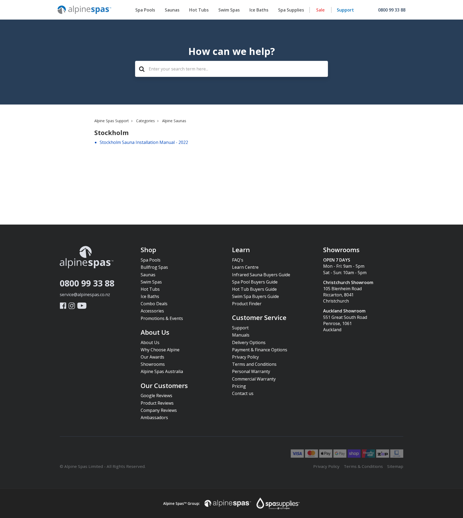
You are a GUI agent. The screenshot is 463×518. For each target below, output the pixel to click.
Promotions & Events (162, 318)
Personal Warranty (251, 371)
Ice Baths (258, 10)
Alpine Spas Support (111, 120)
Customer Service (259, 318)
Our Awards (152, 357)
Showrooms (153, 364)
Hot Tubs (199, 10)
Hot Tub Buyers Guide (254, 289)
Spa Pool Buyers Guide (255, 282)
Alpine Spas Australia (162, 371)
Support (345, 10)
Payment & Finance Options (259, 350)
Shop (148, 250)
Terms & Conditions (363, 466)
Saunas (172, 10)
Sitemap (395, 466)
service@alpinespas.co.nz (85, 294)
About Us (155, 333)
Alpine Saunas (174, 120)
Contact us (242, 393)
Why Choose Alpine (160, 350)
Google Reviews (156, 395)
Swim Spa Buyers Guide (255, 296)
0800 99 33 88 (87, 283)
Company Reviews (159, 410)
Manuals (240, 335)
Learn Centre (245, 267)
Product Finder (247, 304)
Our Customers (164, 386)
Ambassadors (154, 417)
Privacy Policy (245, 357)
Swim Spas (229, 10)
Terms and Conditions (254, 364)
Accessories (152, 311)
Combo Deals (154, 304)
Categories (145, 120)
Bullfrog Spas (154, 267)
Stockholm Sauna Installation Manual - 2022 (144, 142)
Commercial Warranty (254, 379)
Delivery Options (249, 342)
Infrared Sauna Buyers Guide (261, 275)
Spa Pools (145, 10)
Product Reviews (157, 403)
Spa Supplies (291, 10)
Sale (320, 10)
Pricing (239, 386)
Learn (241, 250)
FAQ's (237, 260)
